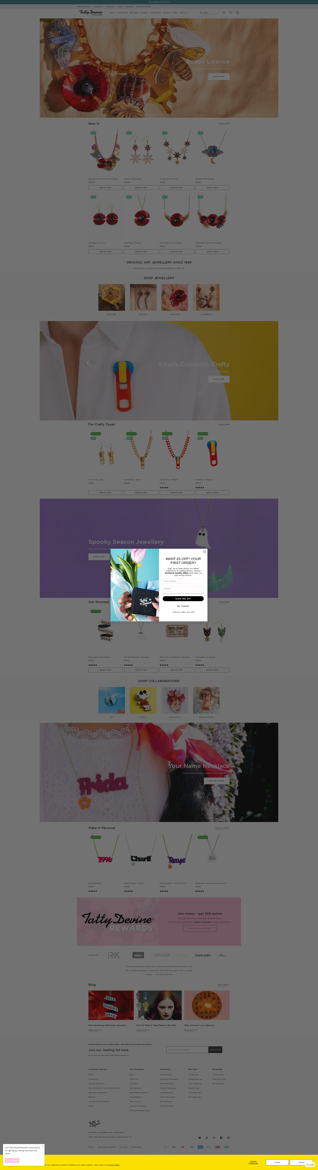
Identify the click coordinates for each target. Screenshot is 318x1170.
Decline (301, 1162)
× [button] (42, 1146)
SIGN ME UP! (183, 599)
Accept (277, 1162)
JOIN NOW (12, 1160)
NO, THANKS (183, 606)
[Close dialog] (204, 551)
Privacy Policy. (114, 1165)
